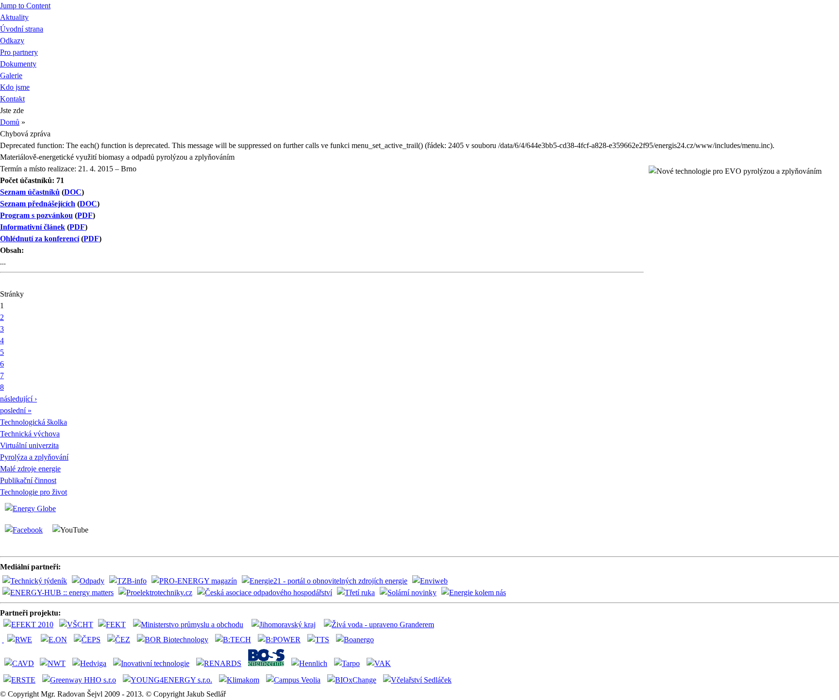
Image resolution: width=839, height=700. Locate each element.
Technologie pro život (33, 492)
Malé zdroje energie (30, 469)
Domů (9, 122)
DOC (73, 192)
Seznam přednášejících (37, 204)
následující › (18, 399)
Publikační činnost (28, 480)
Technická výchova (30, 434)
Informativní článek (32, 227)
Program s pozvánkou (36, 215)
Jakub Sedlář (206, 694)
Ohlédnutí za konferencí (39, 238)
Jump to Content (25, 5)
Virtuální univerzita (29, 445)
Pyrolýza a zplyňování (34, 457)
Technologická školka (33, 422)
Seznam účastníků (30, 192)
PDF (85, 215)
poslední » (16, 410)
